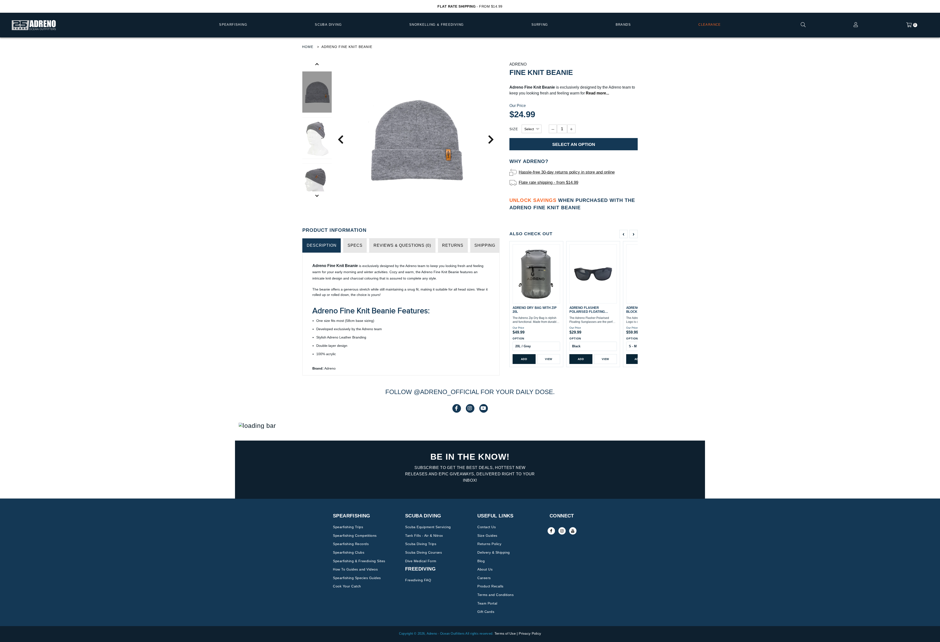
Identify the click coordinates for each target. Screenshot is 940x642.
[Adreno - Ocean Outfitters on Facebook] (551, 531)
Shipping (484, 245)
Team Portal (487, 603)
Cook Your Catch (347, 586)
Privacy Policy (530, 633)
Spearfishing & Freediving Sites (359, 561)
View (548, 359)
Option (518, 338)
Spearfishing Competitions (355, 535)
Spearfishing (233, 24)
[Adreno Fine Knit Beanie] (416, 139)
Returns (452, 245)
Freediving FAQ (418, 580)
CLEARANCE (709, 24)
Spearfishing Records (351, 544)
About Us (485, 569)
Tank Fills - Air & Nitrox (424, 535)
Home (307, 47)
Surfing (539, 24)
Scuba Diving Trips (420, 544)
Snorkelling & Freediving (436, 24)
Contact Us (486, 527)
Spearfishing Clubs (348, 552)
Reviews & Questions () (402, 245)
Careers (484, 578)
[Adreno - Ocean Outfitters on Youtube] (572, 531)
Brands (623, 24)
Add (524, 359)
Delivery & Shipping (493, 552)
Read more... (597, 93)
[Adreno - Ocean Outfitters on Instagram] (562, 531)
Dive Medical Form (420, 561)
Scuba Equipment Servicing (428, 527)
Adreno (518, 64)
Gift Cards (485, 612)
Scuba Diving (328, 24)
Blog (481, 561)
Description (322, 245)
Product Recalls (490, 586)
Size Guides (487, 535)
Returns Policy (489, 544)
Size (513, 129)
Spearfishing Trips (348, 527)
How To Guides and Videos (355, 569)
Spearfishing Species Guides (357, 578)
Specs (355, 245)
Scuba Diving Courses (423, 552)
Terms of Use (505, 633)
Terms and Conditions (495, 595)
